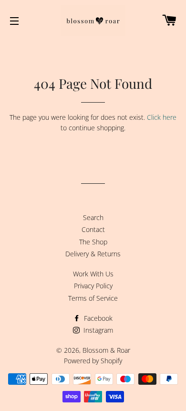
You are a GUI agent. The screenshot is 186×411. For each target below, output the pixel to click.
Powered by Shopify (93, 360)
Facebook (97, 318)
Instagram (97, 330)
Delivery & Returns (93, 253)
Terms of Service (93, 298)
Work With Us (93, 273)
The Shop (93, 241)
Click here (161, 117)
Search (93, 217)
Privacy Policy (93, 285)
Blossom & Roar (106, 350)
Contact (93, 229)
